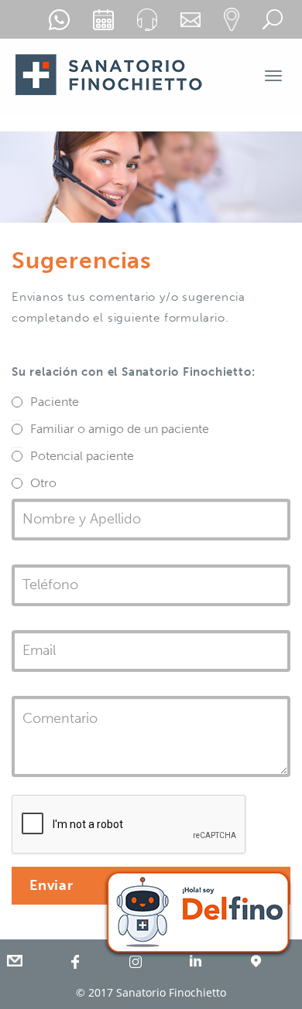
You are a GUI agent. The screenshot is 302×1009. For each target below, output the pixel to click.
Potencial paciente (82, 455)
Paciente (54, 401)
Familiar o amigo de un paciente (119, 428)
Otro (43, 483)
